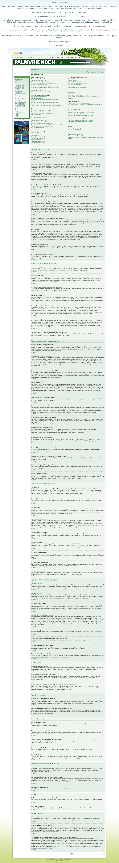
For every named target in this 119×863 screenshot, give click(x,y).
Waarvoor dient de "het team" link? (76, 88)
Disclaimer (17, 114)
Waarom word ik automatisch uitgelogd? (40, 81)
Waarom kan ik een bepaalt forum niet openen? (42, 118)
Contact (17, 89)
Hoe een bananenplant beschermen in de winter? (21, 103)
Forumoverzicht (37, 69)
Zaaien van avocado (20, 106)
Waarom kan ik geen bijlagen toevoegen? (40, 120)
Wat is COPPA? (34, 88)
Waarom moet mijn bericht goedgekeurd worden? (42, 126)
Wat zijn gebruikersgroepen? (74, 81)
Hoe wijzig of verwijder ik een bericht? (39, 111)
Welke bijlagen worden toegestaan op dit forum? (79, 128)
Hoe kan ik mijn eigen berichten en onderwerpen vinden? (81, 115)
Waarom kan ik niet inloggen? (38, 78)
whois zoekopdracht (61, 840)
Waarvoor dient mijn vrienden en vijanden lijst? (78, 103)
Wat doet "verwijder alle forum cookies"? (40, 91)
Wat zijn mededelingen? (36, 139)
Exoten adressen (19, 109)
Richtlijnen (17, 113)
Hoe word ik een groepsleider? (75, 84)
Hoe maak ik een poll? (36, 114)
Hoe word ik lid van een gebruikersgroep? (77, 83)
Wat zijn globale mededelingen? (38, 138)
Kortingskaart (18, 82)
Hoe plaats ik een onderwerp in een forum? (41, 110)
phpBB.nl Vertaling (59, 860)
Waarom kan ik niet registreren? (38, 90)
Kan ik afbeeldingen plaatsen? (38, 136)
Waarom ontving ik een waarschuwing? (40, 121)
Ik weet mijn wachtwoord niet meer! (39, 84)
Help (90, 72)
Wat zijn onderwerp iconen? (37, 144)
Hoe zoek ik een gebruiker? (74, 113)
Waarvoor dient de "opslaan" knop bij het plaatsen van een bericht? (46, 124)
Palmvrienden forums (20, 84)
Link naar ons (18, 115)
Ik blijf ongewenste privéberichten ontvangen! (78, 95)
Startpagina (17, 80)
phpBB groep (88, 818)
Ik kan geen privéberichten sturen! (76, 93)
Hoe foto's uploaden (19, 112)
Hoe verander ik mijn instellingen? (38, 96)
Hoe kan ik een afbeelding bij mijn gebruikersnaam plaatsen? (45, 102)
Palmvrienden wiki (19, 86)
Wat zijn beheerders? (73, 78)
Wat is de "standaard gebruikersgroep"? (77, 87)
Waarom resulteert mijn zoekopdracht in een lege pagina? (81, 112)
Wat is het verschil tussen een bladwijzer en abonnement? (81, 120)
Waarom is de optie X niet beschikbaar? (77, 135)
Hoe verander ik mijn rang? (37, 103)
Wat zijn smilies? (35, 135)
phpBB (52, 859)
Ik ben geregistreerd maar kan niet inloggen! (41, 86)
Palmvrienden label (19, 88)
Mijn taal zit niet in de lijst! (37, 101)
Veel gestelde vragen (20, 111)
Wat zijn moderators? (73, 80)
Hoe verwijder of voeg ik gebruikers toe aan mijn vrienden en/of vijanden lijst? (85, 104)
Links (16, 116)
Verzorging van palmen (21, 101)
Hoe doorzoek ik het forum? (74, 109)
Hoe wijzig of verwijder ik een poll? (39, 117)
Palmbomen (18, 92)
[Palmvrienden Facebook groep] (20, 54)
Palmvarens (18, 97)
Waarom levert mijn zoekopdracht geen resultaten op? (80, 110)
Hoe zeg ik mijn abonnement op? (75, 123)
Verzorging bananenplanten (22, 100)
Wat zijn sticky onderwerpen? (38, 141)
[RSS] (17, 54)
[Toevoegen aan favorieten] (14, 54)
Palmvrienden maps (19, 87)
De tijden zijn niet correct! (37, 98)
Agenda (17, 81)
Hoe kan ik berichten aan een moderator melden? (42, 123)
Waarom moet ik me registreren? (38, 80)
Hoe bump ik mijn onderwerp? (38, 127)
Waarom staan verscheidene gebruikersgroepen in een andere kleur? (84, 86)
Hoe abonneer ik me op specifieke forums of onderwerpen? (81, 121)
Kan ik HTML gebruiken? (37, 134)
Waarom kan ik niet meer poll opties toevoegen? (42, 116)
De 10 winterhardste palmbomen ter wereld (20, 105)
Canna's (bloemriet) (19, 95)
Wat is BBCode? (35, 132)
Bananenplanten (18, 94)
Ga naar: (68, 853)
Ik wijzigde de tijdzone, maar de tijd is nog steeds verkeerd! (44, 99)
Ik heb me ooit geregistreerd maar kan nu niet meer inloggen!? (45, 87)
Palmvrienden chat (19, 85)
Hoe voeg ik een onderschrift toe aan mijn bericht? (42, 113)
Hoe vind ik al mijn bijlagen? (74, 129)
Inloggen (102, 72)
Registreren (95, 72)
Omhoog (35, 159)
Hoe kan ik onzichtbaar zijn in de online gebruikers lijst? (43, 83)
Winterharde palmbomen (20, 93)
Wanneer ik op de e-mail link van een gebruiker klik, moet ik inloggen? (47, 105)
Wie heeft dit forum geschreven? (75, 134)
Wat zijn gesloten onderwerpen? (38, 142)
